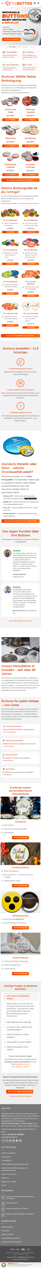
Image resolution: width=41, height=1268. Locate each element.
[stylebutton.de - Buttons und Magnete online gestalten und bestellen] (18, 3)
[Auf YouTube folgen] (20, 1140)
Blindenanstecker (20, 916)
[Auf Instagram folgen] (6, 1140)
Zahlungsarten (6, 1157)
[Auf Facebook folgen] (3, 1140)
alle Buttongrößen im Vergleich (20, 336)
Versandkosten (6, 1160)
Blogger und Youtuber (8, 1181)
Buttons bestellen (7, 1227)
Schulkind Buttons (20, 867)
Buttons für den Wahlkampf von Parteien (19, 1214)
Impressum (5, 1178)
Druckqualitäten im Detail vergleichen (21, 521)
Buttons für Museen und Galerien (17, 1208)
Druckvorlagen (18, 1254)
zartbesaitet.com (30, 553)
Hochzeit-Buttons (20, 958)
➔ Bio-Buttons (7, 774)
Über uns (9, 1252)
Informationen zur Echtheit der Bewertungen (17, 1265)
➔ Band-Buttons (8, 760)
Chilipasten (17, 592)
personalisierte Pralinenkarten (11, 1242)
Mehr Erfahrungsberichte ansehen (20, 621)
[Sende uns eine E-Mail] (10, 1140)
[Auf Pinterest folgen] (13, 1140)
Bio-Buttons (5, 1231)
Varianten (10, 232)
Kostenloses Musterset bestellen (20, 1096)
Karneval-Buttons (12, 1203)
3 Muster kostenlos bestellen (29, 203)
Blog (27, 1254)
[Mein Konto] (34, 3)
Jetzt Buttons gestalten (19, 1091)
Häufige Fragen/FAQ (8, 1153)
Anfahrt (3, 1185)
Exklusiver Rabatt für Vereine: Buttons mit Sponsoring (20, 1197)
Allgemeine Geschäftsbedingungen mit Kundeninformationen (14, 1169)
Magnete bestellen (7, 1234)
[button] (2, 3)
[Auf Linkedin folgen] (16, 1140)
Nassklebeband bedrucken (10, 1238)
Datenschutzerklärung (8, 1174)
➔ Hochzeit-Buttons (9, 732)
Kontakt (16, 1252)
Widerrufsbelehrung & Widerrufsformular (15, 1164)
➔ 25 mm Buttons (8, 746)
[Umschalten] (5, 996)
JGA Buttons (20, 822)
